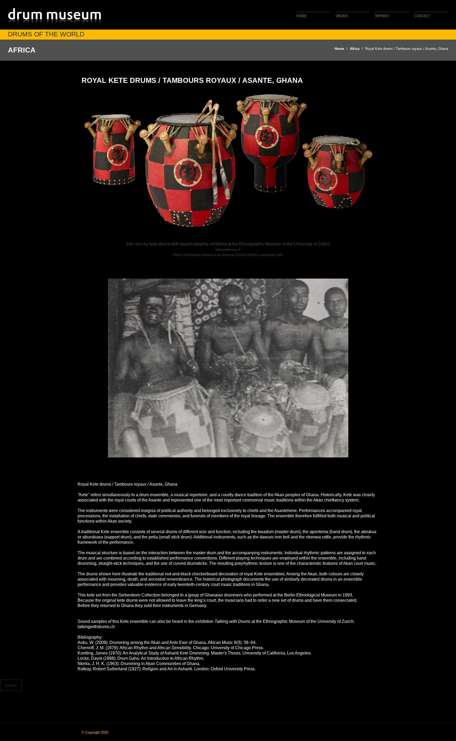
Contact (422, 16)
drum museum (55, 16)
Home (301, 16)
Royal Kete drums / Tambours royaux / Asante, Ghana (406, 49)
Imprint (382, 16)
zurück (11, 685)
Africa (354, 49)
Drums (342, 16)
